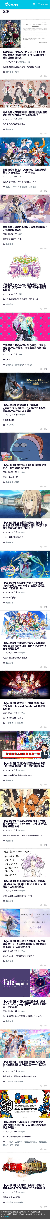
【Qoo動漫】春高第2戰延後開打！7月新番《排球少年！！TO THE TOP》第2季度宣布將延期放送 (25, 823)
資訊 (17, 72)
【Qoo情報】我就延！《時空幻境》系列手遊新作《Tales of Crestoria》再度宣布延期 (24, 706)
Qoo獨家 (9, 1142)
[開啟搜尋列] (34, 4)
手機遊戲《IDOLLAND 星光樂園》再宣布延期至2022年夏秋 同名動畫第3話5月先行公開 (24, 347)
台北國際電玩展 (30, 1142)
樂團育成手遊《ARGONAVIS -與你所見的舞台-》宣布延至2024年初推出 (24, 171)
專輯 (17, 1145)
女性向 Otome (12, 187)
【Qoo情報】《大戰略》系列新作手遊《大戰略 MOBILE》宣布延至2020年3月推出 (24, 1187)
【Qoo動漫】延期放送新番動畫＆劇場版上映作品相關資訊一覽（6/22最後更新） (24, 765)
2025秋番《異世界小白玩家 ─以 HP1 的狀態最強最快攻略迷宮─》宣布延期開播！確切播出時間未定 (24, 55)
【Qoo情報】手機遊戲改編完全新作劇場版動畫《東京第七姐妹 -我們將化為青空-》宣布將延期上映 (24, 646)
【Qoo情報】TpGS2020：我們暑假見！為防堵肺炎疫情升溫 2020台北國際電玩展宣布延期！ (24, 1125)
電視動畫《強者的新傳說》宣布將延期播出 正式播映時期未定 (26, 228)
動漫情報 (9, 72)
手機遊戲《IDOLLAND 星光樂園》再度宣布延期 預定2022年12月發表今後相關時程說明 (24, 287)
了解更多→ (7, 1216)
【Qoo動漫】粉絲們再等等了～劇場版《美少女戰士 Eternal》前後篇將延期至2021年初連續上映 (24, 585)
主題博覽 (18, 1142)
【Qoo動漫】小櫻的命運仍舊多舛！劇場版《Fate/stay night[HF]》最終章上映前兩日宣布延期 (25, 1004)
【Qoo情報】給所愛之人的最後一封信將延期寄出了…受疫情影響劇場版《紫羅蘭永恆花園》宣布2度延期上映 (25, 944)
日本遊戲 (32, 187)
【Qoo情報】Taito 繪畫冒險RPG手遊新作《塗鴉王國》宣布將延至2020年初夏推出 (24, 1064)
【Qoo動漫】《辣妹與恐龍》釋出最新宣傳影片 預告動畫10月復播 (24, 466)
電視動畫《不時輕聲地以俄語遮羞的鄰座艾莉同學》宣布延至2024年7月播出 (25, 114)
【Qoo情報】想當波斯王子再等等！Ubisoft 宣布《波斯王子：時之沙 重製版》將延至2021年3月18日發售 (25, 408)
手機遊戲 (23, 187)
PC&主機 (9, 425)
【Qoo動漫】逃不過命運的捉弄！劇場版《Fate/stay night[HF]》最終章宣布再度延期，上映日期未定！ (25, 884)
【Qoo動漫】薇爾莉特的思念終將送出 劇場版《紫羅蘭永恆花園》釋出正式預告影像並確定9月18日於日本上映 (25, 525)
